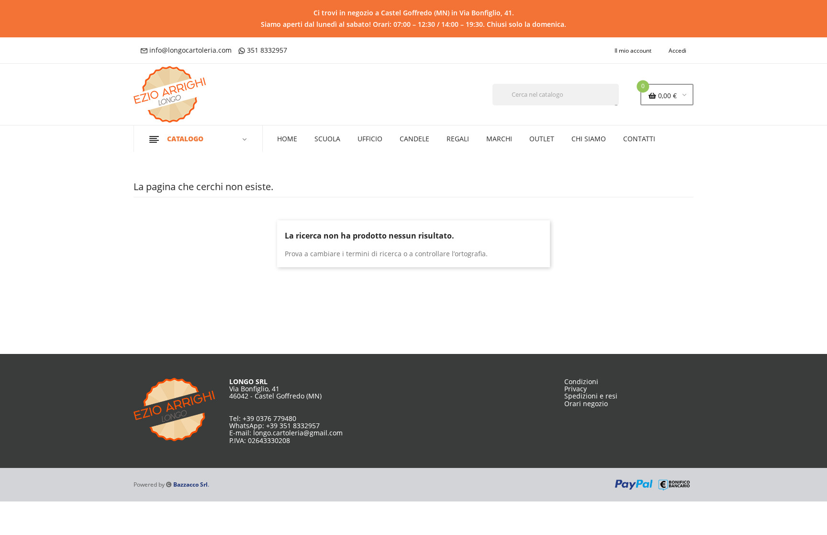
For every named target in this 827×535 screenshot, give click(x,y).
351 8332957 (267, 50)
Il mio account (633, 51)
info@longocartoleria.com (190, 50)
